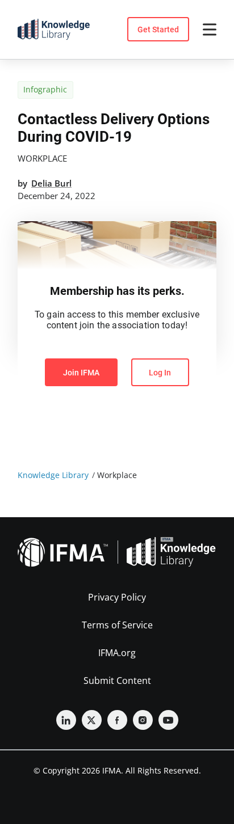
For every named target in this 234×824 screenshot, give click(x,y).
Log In (160, 372)
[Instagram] (143, 720)
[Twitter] (92, 720)
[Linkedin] (66, 720)
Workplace (42, 158)
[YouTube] (168, 720)
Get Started (158, 29)
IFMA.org (117, 652)
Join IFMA (81, 372)
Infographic (45, 89)
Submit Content (117, 680)
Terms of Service (117, 625)
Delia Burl (51, 183)
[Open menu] (209, 29)
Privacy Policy (117, 597)
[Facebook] (117, 720)
